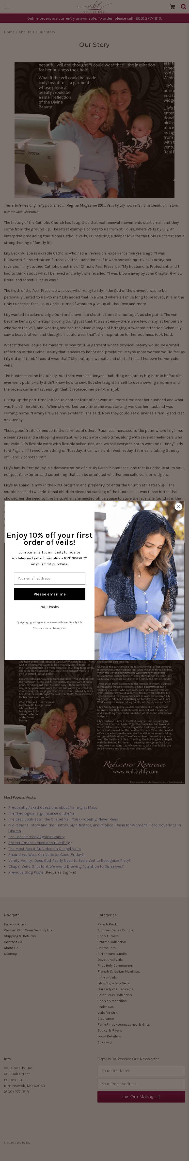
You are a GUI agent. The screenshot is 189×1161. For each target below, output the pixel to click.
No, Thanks (49, 607)
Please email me (49, 593)
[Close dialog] (178, 507)
